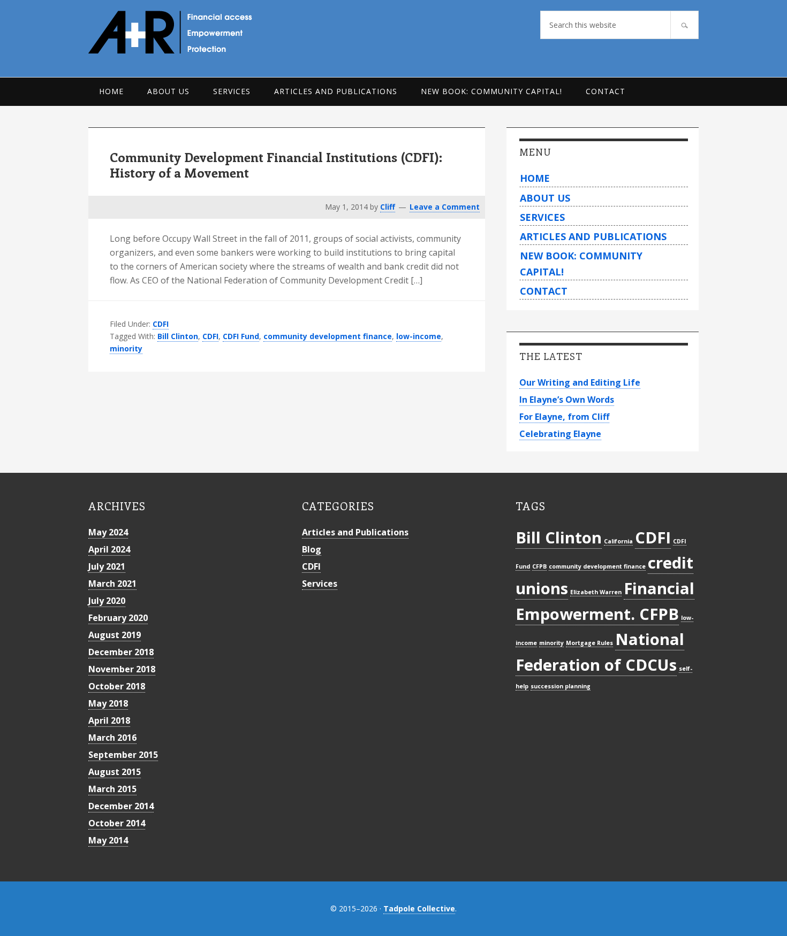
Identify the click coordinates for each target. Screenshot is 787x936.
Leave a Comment (445, 207)
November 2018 (121, 669)
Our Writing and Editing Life (579, 382)
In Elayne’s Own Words (566, 399)
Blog (311, 549)
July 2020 (106, 601)
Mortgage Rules (589, 643)
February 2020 (118, 618)
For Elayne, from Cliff (564, 417)
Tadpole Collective (419, 908)
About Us (545, 197)
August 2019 (114, 635)
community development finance (327, 336)
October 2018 (116, 686)
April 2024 (109, 549)
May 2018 (108, 703)
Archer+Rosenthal (195, 32)
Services (542, 217)
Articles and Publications (593, 236)
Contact (543, 291)
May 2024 (108, 532)
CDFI (161, 324)
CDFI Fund (241, 336)
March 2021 (112, 583)
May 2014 (108, 840)
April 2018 (109, 720)
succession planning (561, 686)
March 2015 (112, 789)
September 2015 (123, 755)
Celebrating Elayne (560, 434)
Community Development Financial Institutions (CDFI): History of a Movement (276, 164)
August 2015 (114, 772)
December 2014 (121, 806)
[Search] (684, 25)
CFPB (539, 566)
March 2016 (112, 737)
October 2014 (116, 823)
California (618, 541)
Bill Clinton (177, 336)
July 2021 (106, 566)
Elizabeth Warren (596, 592)
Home (535, 178)
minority (126, 348)
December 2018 (121, 652)
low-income (418, 336)
